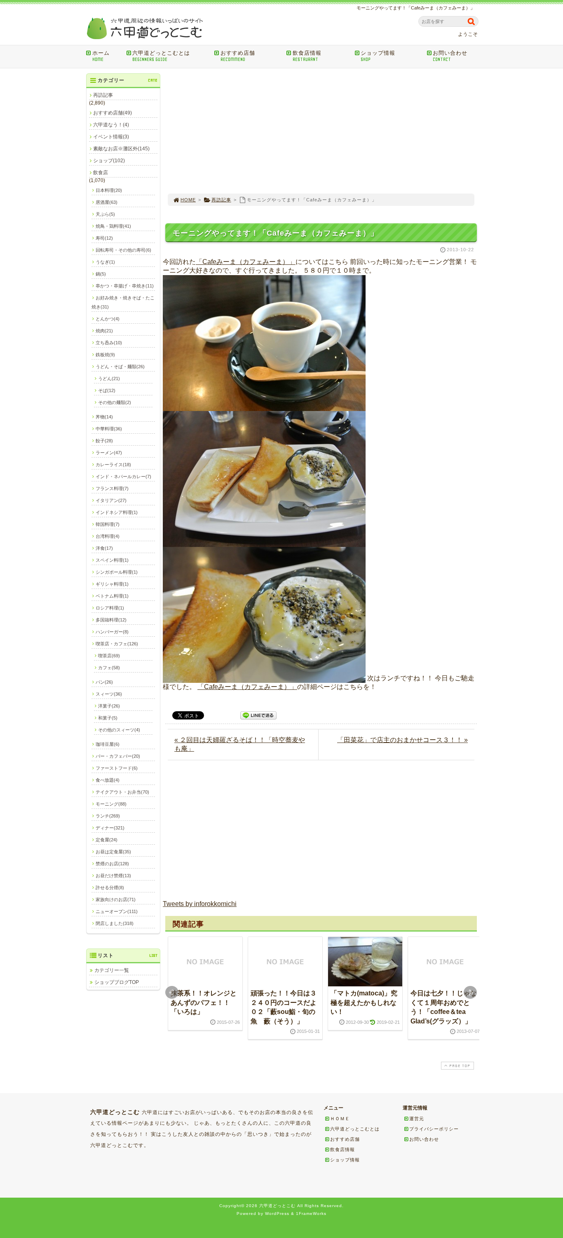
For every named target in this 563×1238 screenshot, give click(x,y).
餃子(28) (104, 440)
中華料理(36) (109, 428)
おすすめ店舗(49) (112, 113)
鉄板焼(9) (105, 354)
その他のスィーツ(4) (119, 729)
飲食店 (100, 172)
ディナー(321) (110, 827)
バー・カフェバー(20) (118, 756)
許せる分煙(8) (110, 887)
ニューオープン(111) (117, 911)
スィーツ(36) (109, 693)
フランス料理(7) (112, 488)
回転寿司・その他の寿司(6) (123, 250)
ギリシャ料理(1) (112, 584)
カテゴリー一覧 (111, 970)
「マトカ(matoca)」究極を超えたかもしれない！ (364, 1002)
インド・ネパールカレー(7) (123, 476)
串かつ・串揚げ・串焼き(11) (125, 285)
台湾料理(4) (108, 536)
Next (470, 992)
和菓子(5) (107, 717)
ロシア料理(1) (110, 607)
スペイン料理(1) (112, 560)
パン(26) (104, 682)
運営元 (416, 1118)
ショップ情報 (378, 56)
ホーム (101, 56)
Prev (171, 992)
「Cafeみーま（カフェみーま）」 (246, 261)
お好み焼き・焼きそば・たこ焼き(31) (123, 302)
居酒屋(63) (106, 202)
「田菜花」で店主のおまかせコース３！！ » (402, 739)
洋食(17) (104, 548)
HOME (188, 199)
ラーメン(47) (109, 452)
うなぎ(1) (105, 261)
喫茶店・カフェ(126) (117, 643)
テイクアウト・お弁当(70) (122, 792)
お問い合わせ (450, 56)
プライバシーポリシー (434, 1128)
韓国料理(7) (108, 524)
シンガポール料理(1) (117, 572)
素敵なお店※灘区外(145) (121, 149)
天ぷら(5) (105, 214)
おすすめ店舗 (238, 56)
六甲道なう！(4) (111, 125)
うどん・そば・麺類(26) (120, 366)
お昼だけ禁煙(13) (113, 875)
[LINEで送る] (258, 714)
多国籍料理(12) (111, 619)
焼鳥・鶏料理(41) (113, 226)
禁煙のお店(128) (112, 863)
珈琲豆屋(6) (108, 744)
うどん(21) (109, 378)
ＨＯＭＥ (340, 1118)
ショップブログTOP (116, 982)
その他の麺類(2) (114, 402)
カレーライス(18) (113, 464)
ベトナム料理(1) (112, 595)
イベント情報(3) (111, 137)
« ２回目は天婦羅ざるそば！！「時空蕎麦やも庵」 (239, 744)
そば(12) (106, 390)
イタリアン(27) (111, 500)
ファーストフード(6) (117, 768)
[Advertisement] (321, 131)
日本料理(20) (109, 190)
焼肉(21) (104, 330)
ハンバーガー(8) (112, 631)
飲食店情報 (307, 56)
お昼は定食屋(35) (113, 851)
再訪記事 (221, 199)
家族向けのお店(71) (116, 899)
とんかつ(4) (108, 318)
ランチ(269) (108, 815)
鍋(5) (101, 273)
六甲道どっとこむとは (161, 56)
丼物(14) (104, 416)
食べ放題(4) (108, 780)
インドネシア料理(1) (117, 512)
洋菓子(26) (109, 705)
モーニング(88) (111, 803)
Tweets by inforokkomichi (200, 903)
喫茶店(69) (109, 655)
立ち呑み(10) (109, 342)
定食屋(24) (106, 839)
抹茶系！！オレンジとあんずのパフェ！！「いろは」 (204, 1002)
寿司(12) (104, 238)
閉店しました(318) (115, 923)
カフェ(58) (109, 667)
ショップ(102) (109, 161)
